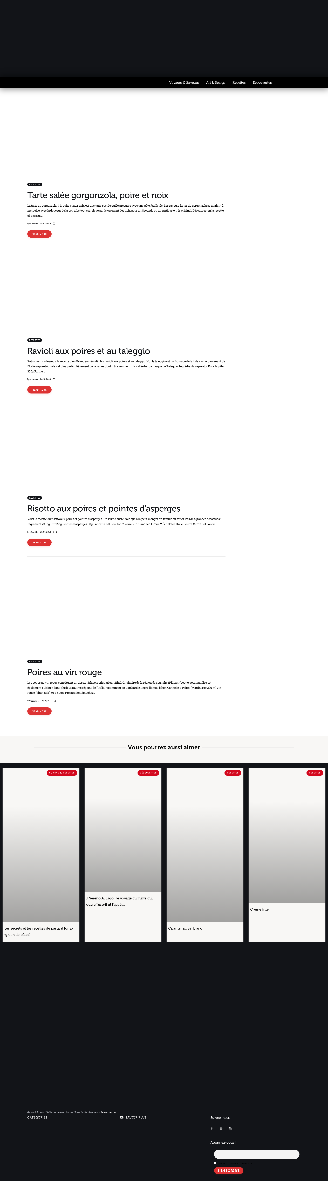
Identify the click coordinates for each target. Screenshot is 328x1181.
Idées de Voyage (41, 1133)
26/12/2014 (45, 379)
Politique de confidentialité (137, 1145)
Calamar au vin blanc (185, 928)
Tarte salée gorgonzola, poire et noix (97, 195)
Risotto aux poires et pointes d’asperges (103, 508)
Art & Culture (39, 1156)
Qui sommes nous (131, 1126)
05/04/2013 (46, 701)
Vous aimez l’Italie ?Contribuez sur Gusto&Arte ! (137, 1135)
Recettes (239, 82)
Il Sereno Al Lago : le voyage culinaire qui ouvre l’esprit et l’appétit (119, 901)
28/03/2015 (45, 223)
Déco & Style (38, 1163)
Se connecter (108, 1112)
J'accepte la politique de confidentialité (234, 1163)
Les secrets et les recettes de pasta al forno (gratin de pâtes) (38, 931)
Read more (39, 234)
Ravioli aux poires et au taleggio (88, 351)
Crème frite (259, 909)
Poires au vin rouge (64, 672)
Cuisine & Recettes (38, 1171)
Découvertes (262, 82)
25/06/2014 (45, 532)
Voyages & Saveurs (184, 82)
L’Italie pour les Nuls (43, 1141)
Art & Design (216, 82)
